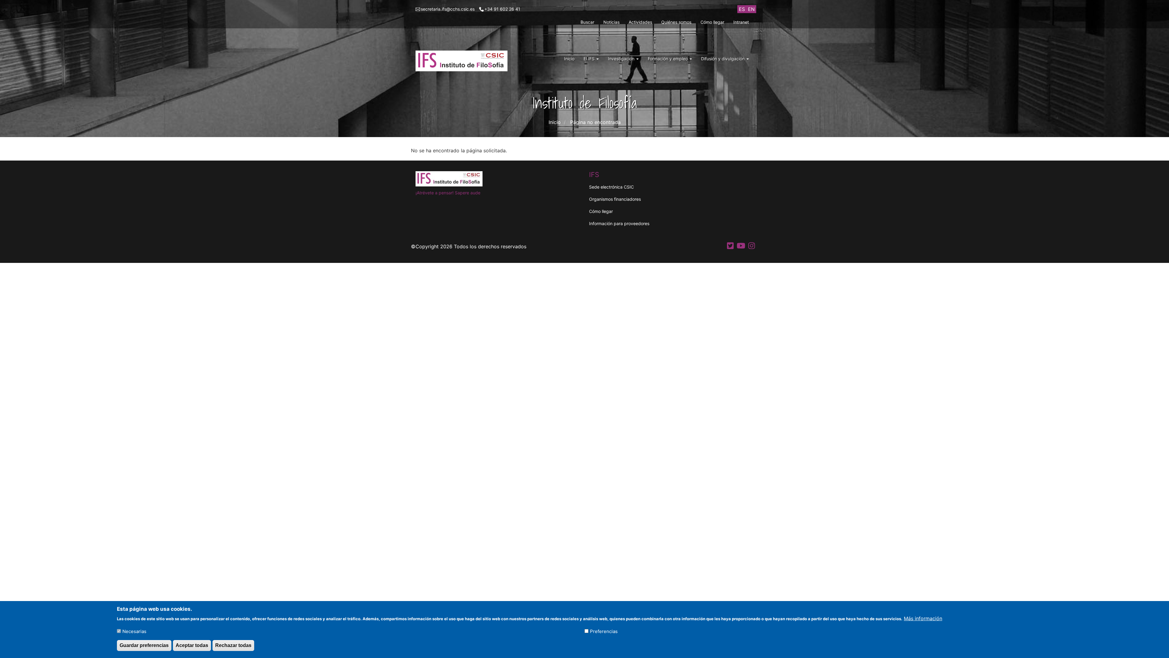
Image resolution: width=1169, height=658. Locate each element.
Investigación (622, 58)
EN (751, 9)
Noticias (611, 22)
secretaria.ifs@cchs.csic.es (448, 9)
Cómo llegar (712, 22)
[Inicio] (464, 61)
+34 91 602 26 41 (502, 9)
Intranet (741, 22)
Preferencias (604, 631)
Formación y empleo (668, 58)
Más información (923, 618)
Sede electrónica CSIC (611, 186)
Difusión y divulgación (723, 58)
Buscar (587, 22)
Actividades (640, 22)
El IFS (590, 58)
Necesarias (134, 631)
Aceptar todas (192, 645)
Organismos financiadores (615, 199)
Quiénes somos (676, 22)
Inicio (569, 58)
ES (742, 9)
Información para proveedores (619, 223)
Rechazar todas (233, 645)
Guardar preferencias (144, 645)
